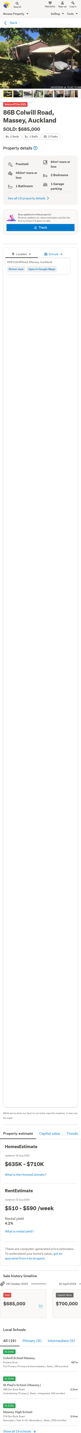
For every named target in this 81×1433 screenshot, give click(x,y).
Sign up (62, 6)
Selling (56, 14)
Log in (73, 6)
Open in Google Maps (41, 269)
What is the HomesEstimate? (25, 1174)
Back (13, 22)
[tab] (21, 253)
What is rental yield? (19, 1231)
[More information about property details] (35, 148)
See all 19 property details (26, 198)
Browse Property (14, 14)
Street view (16, 269)
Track (43, 227)
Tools (70, 14)
